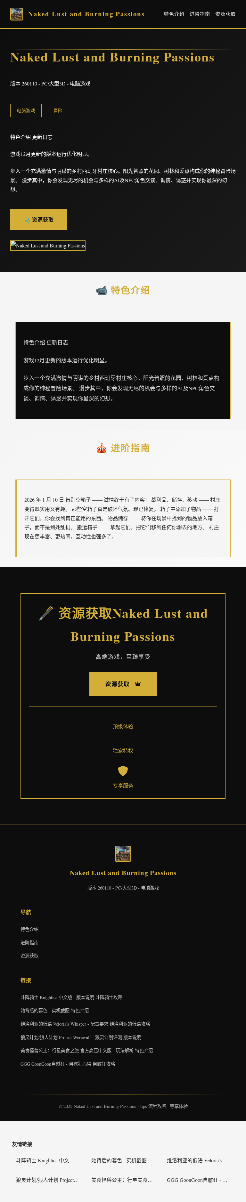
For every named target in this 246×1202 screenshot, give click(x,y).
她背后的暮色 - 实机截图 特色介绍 (54, 1010)
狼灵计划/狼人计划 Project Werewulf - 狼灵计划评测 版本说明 (80, 1037)
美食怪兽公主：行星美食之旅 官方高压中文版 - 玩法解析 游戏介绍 (125, 1179)
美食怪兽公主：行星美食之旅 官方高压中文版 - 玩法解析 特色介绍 (86, 1050)
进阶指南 (200, 14)
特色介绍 (174, 14)
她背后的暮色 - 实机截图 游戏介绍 (125, 1160)
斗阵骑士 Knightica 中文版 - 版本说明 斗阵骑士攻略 (71, 997)
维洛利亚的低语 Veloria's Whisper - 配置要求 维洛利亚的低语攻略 (85, 1024)
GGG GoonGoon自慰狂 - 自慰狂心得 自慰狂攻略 (67, 1064)
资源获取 (225, 14)
